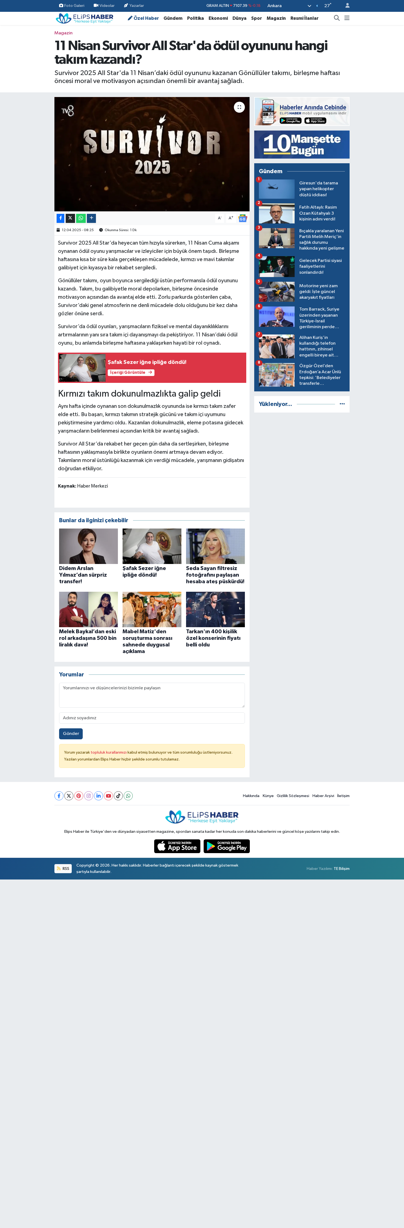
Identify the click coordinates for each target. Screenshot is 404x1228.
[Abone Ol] (242, 218)
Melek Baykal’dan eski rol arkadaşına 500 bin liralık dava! (88, 638)
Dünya (240, 18)
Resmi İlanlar (304, 18)
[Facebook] (58, 795)
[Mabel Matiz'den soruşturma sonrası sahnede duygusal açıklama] (152, 609)
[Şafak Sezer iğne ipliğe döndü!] (152, 546)
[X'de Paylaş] (70, 218)
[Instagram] (88, 795)
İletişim (343, 796)
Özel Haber (146, 18)
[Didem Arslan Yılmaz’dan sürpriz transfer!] (88, 546)
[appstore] (178, 846)
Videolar (107, 6)
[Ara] (337, 18)
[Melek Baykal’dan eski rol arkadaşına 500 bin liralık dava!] (88, 609)
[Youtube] (108, 795)
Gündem (173, 18)
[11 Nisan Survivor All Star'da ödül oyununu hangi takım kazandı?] (152, 154)
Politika (195, 18)
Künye (268, 796)
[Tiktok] (118, 795)
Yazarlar (136, 6)
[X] (68, 795)
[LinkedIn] (98, 795)
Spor (256, 18)
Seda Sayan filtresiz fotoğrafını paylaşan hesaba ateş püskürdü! (215, 575)
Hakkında (251, 796)
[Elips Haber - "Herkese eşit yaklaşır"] (84, 18)
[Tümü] (342, 404)
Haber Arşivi (323, 796)
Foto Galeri (74, 6)
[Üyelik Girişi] (345, 6)
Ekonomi (218, 18)
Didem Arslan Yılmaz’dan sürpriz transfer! (83, 575)
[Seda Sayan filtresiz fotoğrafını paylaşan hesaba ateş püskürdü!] (215, 546)
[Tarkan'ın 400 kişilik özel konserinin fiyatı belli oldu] (215, 609)
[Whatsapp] (128, 795)
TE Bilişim (342, 869)
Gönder (71, 733)
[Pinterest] (78, 795)
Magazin (276, 18)
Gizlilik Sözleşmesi (293, 796)
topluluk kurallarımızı (109, 752)
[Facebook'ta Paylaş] (60, 218)
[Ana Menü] (347, 18)
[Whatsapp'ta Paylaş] (81, 218)
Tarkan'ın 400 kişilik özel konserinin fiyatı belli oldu (213, 638)
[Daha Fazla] (91, 218)
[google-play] (227, 846)
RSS (65, 869)
